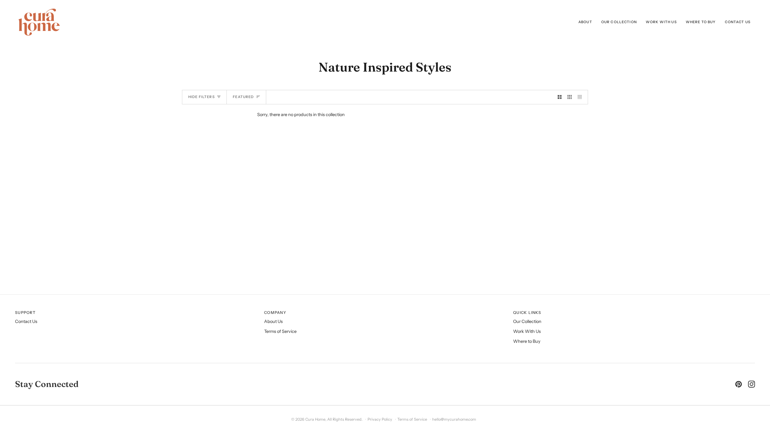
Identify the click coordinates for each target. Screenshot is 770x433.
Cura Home (315, 419)
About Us (273, 321)
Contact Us (26, 321)
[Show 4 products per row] (581, 97)
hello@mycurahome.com (454, 419)
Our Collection (527, 321)
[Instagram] (751, 384)
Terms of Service (280, 331)
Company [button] (275, 312)
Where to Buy (527, 341)
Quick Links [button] (527, 312)
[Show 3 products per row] (569, 97)
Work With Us (527, 331)
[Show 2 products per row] (560, 97)
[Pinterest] (738, 384)
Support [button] (25, 312)
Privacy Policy (380, 419)
